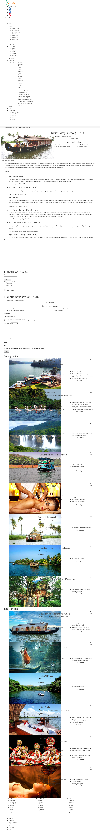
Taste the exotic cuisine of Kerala (25, 101)
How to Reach (15, 114)
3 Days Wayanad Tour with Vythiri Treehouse (56, 579)
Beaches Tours (15, 39)
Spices (13, 117)
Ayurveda (71, 805)
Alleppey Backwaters (22, 92)
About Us (11, 818)
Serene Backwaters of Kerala (50, 516)
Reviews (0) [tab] (9, 285)
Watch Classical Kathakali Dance (25, 99)
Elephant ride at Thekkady (24, 96)
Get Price (55, 380)
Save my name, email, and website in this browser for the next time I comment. (25, 348)
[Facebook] (10, 9)
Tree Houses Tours (16, 41)
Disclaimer (11, 824)
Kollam (19, 78)
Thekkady (20, 66)
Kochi (40, 800)
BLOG (10, 108)
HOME (10, 23)
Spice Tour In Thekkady (23, 98)
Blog (10, 829)
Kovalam (14, 53)
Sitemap (10, 825)
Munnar (13, 51)
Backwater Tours (15, 28)
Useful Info (11, 827)
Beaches (71, 807)
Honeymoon (72, 804)
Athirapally (20, 71)
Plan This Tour (7, 169)
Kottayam (20, 83)
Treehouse (71, 812)
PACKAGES (11, 25)
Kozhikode (20, 80)
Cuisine (13, 119)
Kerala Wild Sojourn (46, 675)
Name (6, 342)
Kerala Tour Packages (14, 127)
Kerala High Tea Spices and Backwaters (54, 613)
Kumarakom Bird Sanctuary (24, 94)
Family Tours (14, 43)
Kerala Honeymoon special (49, 644)
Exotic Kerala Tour (45, 738)
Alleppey (14, 50)
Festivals (14, 123)
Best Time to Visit (16, 112)
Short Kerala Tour (45, 423)
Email (6, 345)
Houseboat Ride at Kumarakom (25, 103)
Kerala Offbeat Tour (46, 769)
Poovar (19, 73)
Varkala (19, 69)
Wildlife (71, 809)
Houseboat (71, 800)
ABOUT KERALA (12, 110)
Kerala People (15, 121)
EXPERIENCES (12, 89)
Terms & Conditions (13, 822)
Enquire (10, 817)
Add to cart (7, 280)
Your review (7, 339)
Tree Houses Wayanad (23, 91)
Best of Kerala (44, 707)
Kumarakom (14, 55)
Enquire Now (8, 18)
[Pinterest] (10, 15)
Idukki (19, 82)
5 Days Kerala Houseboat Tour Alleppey (54, 548)
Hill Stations (72, 811)
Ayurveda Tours (15, 37)
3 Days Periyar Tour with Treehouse (52, 454)
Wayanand (20, 76)
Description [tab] (9, 283)
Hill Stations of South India (49, 361)
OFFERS (10, 107)
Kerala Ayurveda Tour (47, 485)
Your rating (7, 323)
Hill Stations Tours (16, 34)
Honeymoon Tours (16, 32)
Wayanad (41, 807)
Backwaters (71, 802)
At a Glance (12, 800)
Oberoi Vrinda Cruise (46, 392)
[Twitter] (10, 12)
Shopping (14, 115)
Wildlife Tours (15, 35)
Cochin (13, 48)
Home (6, 127)
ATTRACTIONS (12, 59)
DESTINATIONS (12, 46)
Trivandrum (41, 809)
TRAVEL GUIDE (12, 60)
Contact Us (11, 820)
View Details (42, 380)
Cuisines (11, 809)
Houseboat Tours (15, 30)
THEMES (10, 27)
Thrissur (20, 85)
